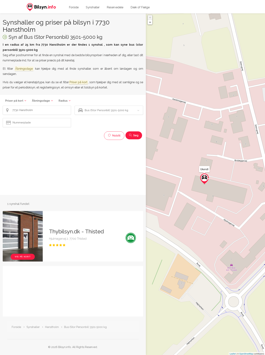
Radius (63, 100)
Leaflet (233, 353)
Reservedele (115, 7)
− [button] (150, 22)
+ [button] (150, 17)
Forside (74, 7)
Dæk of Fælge (140, 7)
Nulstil (115, 135)
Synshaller (93, 7)
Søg (135, 135)
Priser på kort (14, 100)
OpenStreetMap (246, 353)
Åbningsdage (41, 100)
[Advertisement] (73, 167)
